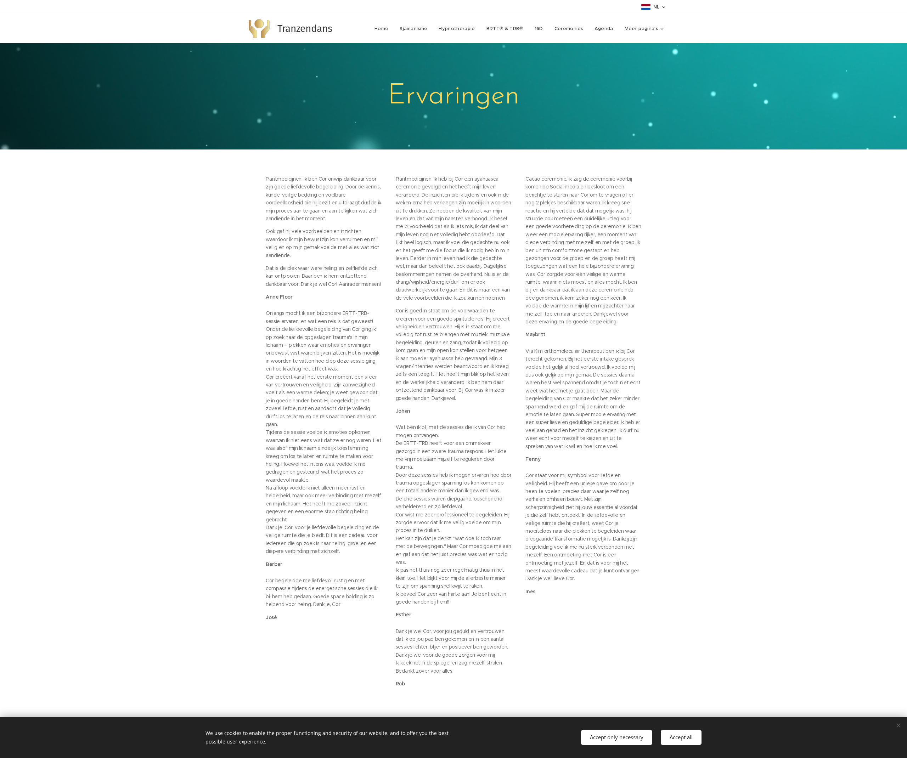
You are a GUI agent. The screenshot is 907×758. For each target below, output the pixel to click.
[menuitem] (383, 29)
